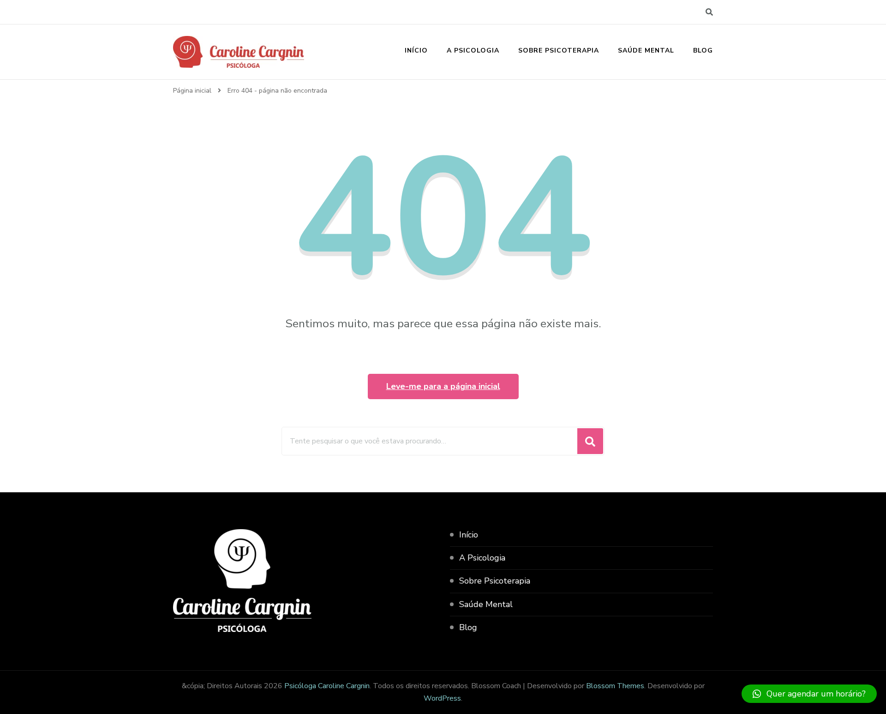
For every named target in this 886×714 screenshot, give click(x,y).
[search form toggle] (709, 12)
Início (416, 50)
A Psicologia (473, 50)
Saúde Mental (646, 50)
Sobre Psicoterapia (558, 50)
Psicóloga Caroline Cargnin (327, 686)
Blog (703, 50)
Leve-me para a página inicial (443, 386)
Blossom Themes (615, 686)
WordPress (442, 698)
